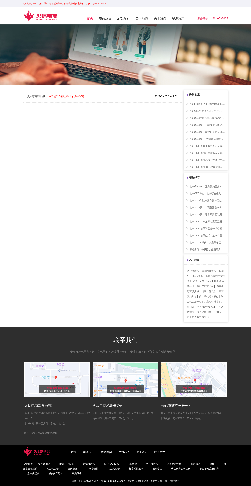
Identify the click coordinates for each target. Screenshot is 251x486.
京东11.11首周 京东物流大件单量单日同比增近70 (207, 166)
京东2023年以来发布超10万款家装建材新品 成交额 (207, 117)
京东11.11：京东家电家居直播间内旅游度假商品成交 (207, 145)
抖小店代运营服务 (208, 296)
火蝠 (194, 281)
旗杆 (212, 463)
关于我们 (160, 18)
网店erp (132, 463)
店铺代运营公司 (205, 286)
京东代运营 (33, 473)
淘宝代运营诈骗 (205, 306)
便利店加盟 (44, 463)
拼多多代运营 (55, 473)
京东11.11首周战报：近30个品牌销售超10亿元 (207, 159)
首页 (90, 18)
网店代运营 (193, 270)
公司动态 (142, 18)
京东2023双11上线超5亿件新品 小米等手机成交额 (207, 138)
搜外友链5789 (111, 463)
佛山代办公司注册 (180, 468)
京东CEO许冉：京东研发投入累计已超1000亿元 (207, 110)
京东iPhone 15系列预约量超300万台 (207, 103)
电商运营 (105, 18)
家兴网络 (77, 473)
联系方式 (178, 18)
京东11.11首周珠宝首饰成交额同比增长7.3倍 (207, 152)
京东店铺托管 (211, 301)
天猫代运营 (206, 281)
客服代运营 (152, 463)
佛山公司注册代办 (209, 468)
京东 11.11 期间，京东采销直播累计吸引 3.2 (207, 242)
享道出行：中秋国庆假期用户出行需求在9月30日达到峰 (207, 249)
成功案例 (123, 18)
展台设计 (94, 468)
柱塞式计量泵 (136, 468)
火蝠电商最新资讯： (55, 96)
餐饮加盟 (195, 463)
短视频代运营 (209, 270)
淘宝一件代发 (209, 291)
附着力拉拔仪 (66, 463)
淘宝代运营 (53, 468)
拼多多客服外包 (200, 316)
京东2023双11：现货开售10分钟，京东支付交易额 (207, 124)
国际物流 (157, 468)
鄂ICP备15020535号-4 (113, 480)
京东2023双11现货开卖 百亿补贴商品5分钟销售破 (207, 131)
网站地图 (174, 480)
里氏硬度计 (74, 468)
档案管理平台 (174, 463)
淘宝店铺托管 (204, 311)
